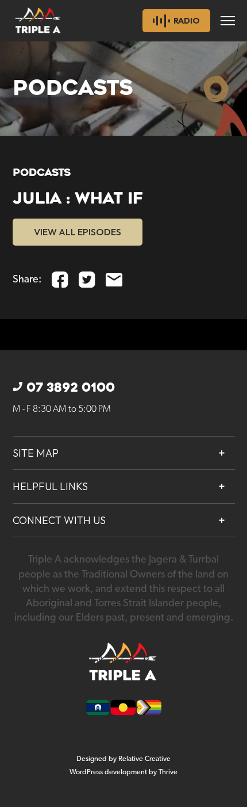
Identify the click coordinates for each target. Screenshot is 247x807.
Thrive (168, 772)
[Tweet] (87, 279)
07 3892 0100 (70, 387)
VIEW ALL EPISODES (77, 232)
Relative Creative (144, 759)
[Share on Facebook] (60, 279)
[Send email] (114, 279)
